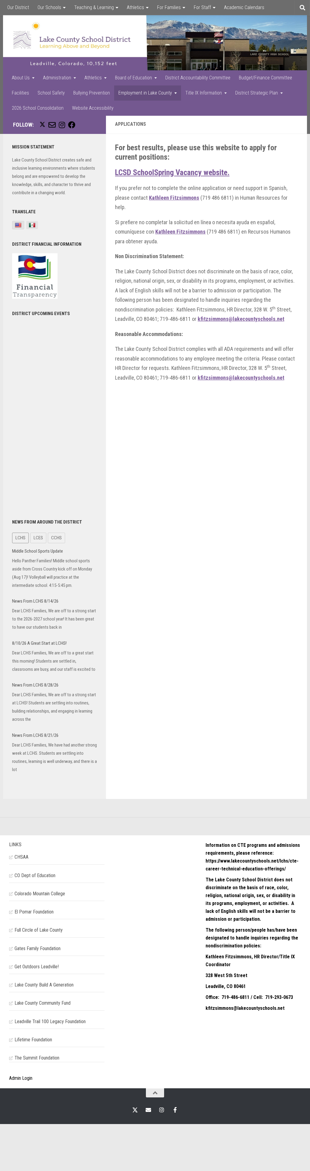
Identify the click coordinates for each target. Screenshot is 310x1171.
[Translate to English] (18, 225)
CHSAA (21, 857)
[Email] (52, 124)
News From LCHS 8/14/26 (35, 601)
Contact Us (58, 22)
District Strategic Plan (256, 93)
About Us (21, 78)
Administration (57, 78)
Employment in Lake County (145, 93)
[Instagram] (62, 124)
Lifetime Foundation (33, 1040)
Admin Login (20, 1078)
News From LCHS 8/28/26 (35, 685)
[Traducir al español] (32, 225)
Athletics (135, 7)
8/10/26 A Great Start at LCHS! (39, 643)
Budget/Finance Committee (265, 78)
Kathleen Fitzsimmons (174, 198)
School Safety (51, 93)
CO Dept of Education (35, 875)
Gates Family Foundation (38, 948)
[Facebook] (71, 124)
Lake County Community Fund (43, 1003)
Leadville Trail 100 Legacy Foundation (50, 1021)
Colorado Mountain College (40, 894)
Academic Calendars (244, 7)
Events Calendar (23, 22)
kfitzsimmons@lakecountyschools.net (241, 319)
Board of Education (133, 78)
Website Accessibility (93, 108)
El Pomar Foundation (34, 912)
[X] (42, 124)
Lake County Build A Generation (44, 985)
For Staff (202, 7)
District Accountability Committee (197, 78)
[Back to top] (155, 1092)
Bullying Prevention (91, 93)
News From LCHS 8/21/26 (35, 735)
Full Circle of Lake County (39, 930)
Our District (18, 7)
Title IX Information (203, 93)
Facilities (20, 93)
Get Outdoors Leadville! (37, 967)
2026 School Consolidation (38, 108)
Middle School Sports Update (37, 551)
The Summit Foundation (37, 1058)
